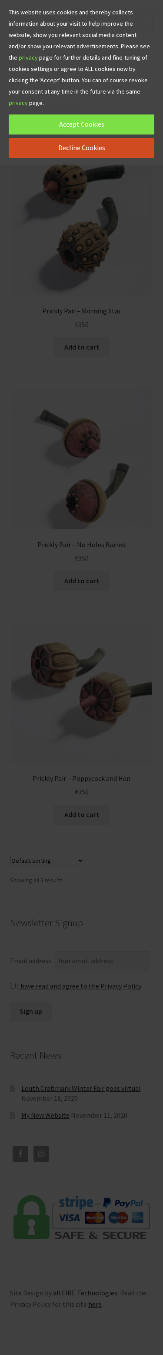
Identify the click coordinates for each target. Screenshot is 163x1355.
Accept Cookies (81, 124)
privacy (28, 57)
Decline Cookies (81, 147)
